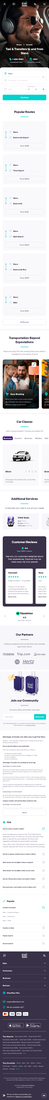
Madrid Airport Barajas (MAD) (11, 1042)
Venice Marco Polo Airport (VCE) (32, 1050)
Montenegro (6, 1066)
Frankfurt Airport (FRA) (34, 1045)
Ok (44, 1095)
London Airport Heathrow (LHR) (12, 1053)
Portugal (12, 1069)
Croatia (29, 44)
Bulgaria (41, 1066)
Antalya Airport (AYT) (34, 1036)
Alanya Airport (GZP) (21, 1036)
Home (19, 44)
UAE (25, 1066)
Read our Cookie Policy (24, 1097)
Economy (8, 438)
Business (28, 438)
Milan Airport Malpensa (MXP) (12, 1050)
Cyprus (20, 1066)
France (38, 1063)
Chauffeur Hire (13, 993)
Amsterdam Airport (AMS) (10, 1048)
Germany (5, 1069)
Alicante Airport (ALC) (39, 1039)
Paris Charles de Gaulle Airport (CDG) (14, 1045)
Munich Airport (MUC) (26, 1048)
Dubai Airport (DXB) (25, 1039)
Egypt (29, 1066)
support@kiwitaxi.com (15, 1002)
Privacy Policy (31, 725)
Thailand (14, 1066)
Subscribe (40, 717)
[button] (28, 89)
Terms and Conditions (27, 1085)
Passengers (31, 86)
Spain (23, 1063)
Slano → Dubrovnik (9, 916)
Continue (25, 97)
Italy (28, 1063)
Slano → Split (7, 920)
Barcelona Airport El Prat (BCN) (30, 1042)
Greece (33, 1063)
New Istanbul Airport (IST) (10, 1039)
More (24, 1053)
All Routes (24, 322)
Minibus (38, 438)
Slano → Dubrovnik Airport (11, 912)
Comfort (18, 438)
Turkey (18, 1063)
